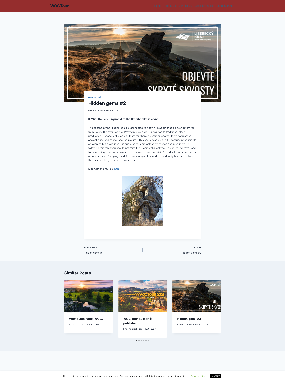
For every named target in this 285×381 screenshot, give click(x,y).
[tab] (136, 340)
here (117, 168)
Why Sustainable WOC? (86, 319)
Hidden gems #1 (93, 250)
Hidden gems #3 (191, 250)
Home (157, 5)
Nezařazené (94, 97)
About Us (170, 5)
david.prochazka (80, 324)
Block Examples (204, 5)
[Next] (215, 309)
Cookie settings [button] (198, 376)
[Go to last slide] (69, 309)
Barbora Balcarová (100, 110)
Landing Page (225, 5)
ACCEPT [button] (216, 376)
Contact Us (185, 5)
